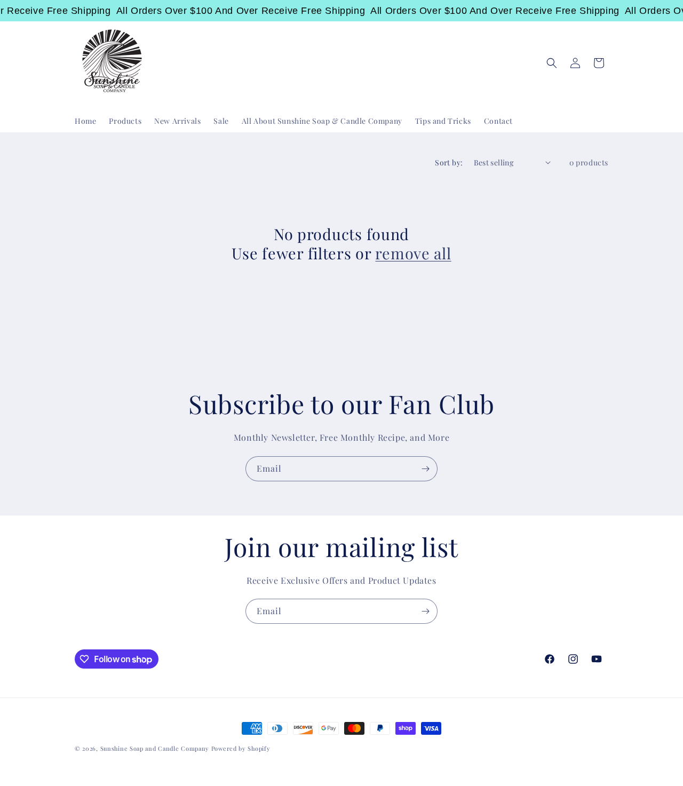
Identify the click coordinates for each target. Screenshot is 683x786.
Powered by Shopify (241, 748)
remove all (413, 253)
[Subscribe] (425, 468)
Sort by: (449, 162)
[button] (551, 63)
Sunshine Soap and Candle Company (154, 748)
